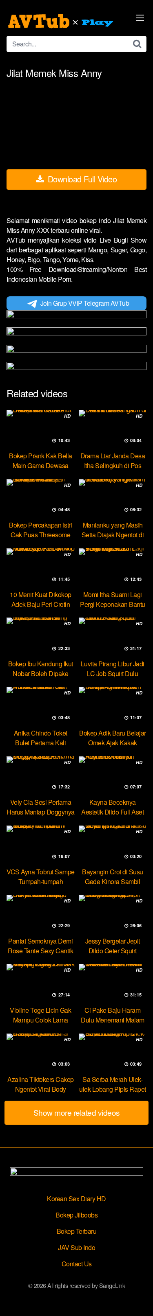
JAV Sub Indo (76, 1247)
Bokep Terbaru (77, 1231)
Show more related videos (76, 1112)
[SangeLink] (62, 21)
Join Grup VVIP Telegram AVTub (84, 303)
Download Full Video (81, 179)
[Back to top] (138, 1298)
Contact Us (77, 1263)
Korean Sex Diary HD (76, 1198)
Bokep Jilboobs (76, 1215)
